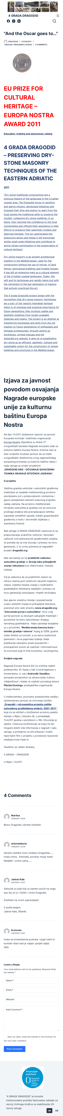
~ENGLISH (8, 44)
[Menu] (58, 15)
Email (9, 989)
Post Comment (14, 1049)
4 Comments (41, 44)
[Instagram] (13, 21)
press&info (19, 44)
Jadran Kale (18, 879)
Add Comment (14, 1009)
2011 (6, 187)
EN (56, 1110)
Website (10, 999)
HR (49, 1110)
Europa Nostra (12, 442)
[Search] (54, 21)
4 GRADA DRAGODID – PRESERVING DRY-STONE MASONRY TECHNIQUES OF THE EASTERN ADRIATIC (30, 162)
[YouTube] (19, 21)
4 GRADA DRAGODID (23, 15)
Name (10, 980)
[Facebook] (8, 21)
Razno (28, 44)
